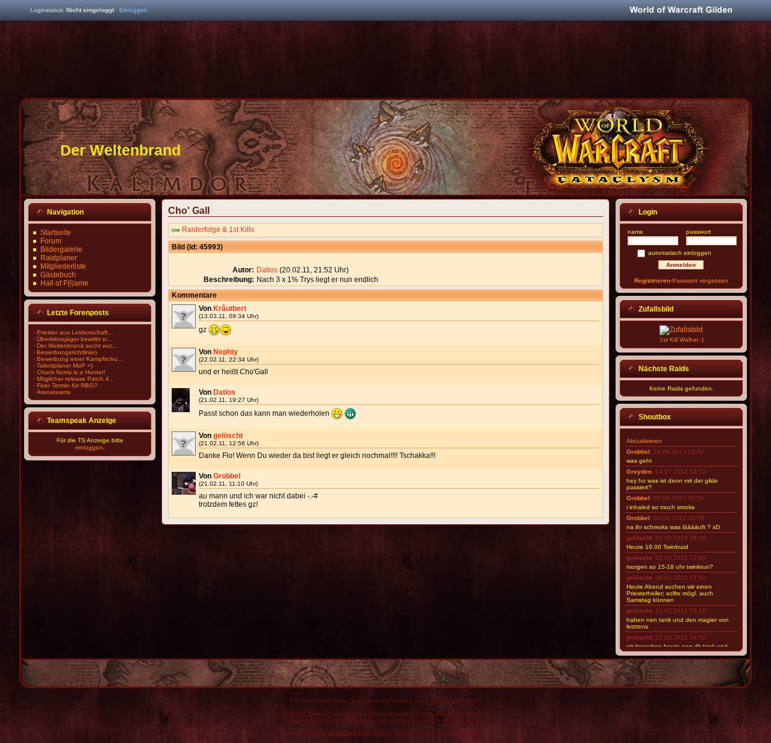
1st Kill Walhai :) (682, 339)
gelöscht (228, 435)
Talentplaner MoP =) (65, 365)
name (635, 231)
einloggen (89, 447)
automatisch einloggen (679, 252)
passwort (698, 231)
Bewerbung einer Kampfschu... (80, 359)
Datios (267, 270)
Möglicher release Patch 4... (75, 378)
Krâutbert (229, 308)
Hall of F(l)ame (64, 283)
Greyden (639, 471)
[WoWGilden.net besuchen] (680, 10)
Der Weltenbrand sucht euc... (77, 345)
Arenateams (53, 392)
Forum (50, 241)
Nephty (225, 352)
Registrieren (652, 280)
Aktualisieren (644, 440)
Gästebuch (58, 275)
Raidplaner (58, 258)
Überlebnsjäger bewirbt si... (74, 339)
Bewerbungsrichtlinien (67, 352)
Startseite (55, 232)
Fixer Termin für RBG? (67, 385)
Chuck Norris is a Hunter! (71, 372)
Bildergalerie (61, 249)
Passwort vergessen (700, 280)
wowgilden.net (347, 733)
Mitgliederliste (63, 266)
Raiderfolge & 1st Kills (218, 229)
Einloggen (133, 10)
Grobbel (226, 476)
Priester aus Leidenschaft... (75, 332)
